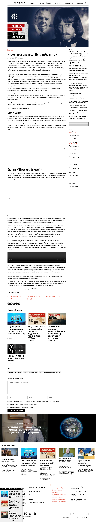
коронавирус (76, 73)
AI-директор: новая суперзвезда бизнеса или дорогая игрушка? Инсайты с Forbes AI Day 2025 (16, 331)
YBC (83, 51)
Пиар (84, 58)
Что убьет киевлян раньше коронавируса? (75, 94)
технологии (74, 79)
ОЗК (72, 58)
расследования (73, 77)
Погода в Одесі (72, 166)
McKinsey (78, 51)
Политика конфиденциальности (36, 502)
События (10, 50)
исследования (74, 70)
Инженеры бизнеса (32, 372)
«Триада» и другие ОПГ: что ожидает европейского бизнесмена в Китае (78, 101)
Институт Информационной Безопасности (50, 372)
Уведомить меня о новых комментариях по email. (23, 404)
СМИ (81, 60)
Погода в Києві (72, 132)
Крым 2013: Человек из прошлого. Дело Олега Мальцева (16, 358)
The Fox (86, 518)
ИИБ (25, 372)
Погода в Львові (73, 143)
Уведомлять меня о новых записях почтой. (21, 407)
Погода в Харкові (73, 154)
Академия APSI (12, 372)
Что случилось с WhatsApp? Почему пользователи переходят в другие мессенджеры (78, 112)
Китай (81, 56)
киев (85, 70)
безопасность (81, 63)
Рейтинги (78, 60)
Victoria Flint (20, 58)
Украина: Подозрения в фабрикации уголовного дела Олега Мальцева (85, 461)
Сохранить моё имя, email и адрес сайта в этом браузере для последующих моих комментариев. (34, 401)
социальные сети (84, 77)
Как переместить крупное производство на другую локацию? (33, 298)
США (84, 60)
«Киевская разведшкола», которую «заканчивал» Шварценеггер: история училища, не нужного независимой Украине (78, 88)
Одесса (74, 58)
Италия (78, 56)
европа (75, 68)
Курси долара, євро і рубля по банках (76, 124)
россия (79, 77)
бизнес (19, 372)
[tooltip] (9, 304)
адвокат (76, 63)
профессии (78, 75)
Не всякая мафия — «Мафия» (76, 98)
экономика (79, 79)
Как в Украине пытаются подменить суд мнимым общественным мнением (65, 460)
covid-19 (71, 52)
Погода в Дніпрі (73, 177)
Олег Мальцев (79, 58)
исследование (84, 68)
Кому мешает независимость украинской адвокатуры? (9, 458)
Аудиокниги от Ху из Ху (34, 491)
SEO (81, 51)
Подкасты (54, 485)
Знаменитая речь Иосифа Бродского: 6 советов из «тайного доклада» (78, 117)
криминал (82, 73)
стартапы (70, 79)
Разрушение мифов (73, 60)
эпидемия (84, 79)
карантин (81, 71)
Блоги (29, 494)
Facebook (75, 51)
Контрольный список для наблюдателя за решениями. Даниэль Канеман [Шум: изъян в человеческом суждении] (59, 498)
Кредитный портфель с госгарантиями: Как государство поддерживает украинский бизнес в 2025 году (36, 332)
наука (70, 75)
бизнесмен (78, 65)
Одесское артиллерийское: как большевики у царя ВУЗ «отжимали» (78, 106)
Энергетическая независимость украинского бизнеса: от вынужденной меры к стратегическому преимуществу (56, 332)
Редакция (30, 500)
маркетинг (86, 73)
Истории (30, 497)
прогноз (74, 75)
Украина (72, 62)
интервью (79, 68)
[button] (64, 148)
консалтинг (71, 73)
